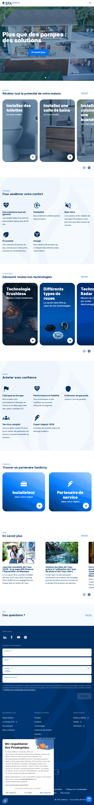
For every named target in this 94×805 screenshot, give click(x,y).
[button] (45, 77)
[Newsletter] (89, 801)
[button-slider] (89, 168)
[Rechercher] (90, 3)
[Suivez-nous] (4, 637)
